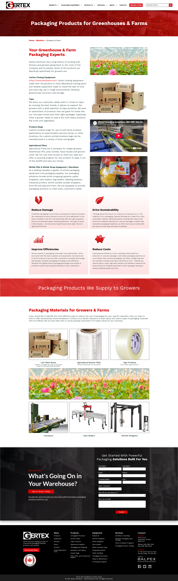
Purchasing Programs (99, 562)
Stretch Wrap (75, 538)
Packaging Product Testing (124, 546)
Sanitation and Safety (78, 550)
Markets (40, 40)
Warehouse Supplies (77, 544)
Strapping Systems (98, 550)
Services (57, 541)
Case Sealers (96, 544)
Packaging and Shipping (79, 547)
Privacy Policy (97, 577)
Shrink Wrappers (98, 541)
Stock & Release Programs (124, 543)
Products (57, 536)
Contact (56, 547)
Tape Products (76, 541)
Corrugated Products (78, 536)
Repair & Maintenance (100, 559)
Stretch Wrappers (98, 538)
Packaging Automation (100, 556)
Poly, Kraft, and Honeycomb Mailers (80, 556)
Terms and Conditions (83, 577)
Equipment (57, 538)
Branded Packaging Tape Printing (124, 539)
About (56, 544)
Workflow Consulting (122, 536)
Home (32, 40)
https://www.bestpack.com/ (43, 80)
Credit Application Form (60, 550)
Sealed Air (95, 536)
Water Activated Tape (99, 547)
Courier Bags (75, 553)
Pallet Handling (97, 553)
